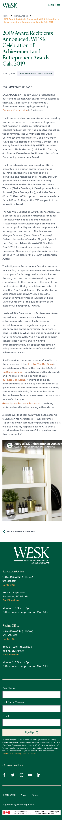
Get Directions (10, 600)
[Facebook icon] (4, 776)
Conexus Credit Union (15, 110)
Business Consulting (13, 379)
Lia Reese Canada (12, 372)
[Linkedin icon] (38, 776)
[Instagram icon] (21, 776)
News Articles (21, 15)
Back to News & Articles (21, 531)
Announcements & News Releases (35, 73)
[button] (52, 5)
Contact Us (8, 585)
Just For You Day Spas (40, 364)
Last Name (8, 702)
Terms (35, 795)
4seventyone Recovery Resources (21, 403)
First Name (8, 688)
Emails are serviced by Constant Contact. (19, 753)
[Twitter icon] (13, 776)
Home (5, 15)
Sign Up (29, 732)
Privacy (24, 795)
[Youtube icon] (30, 776)
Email (5, 716)
